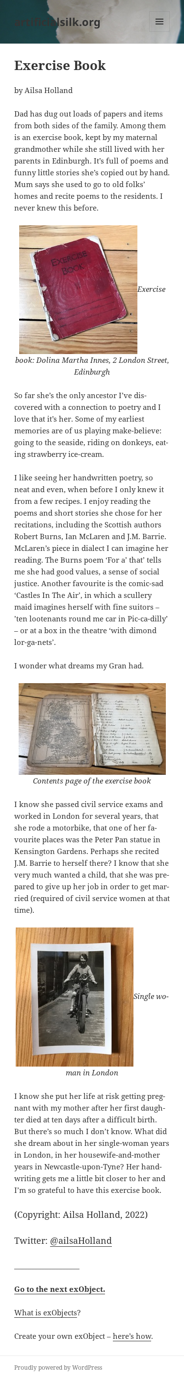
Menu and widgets (160, 31)
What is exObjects (45, 1312)
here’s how (132, 1336)
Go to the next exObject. (59, 1289)
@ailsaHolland (81, 1240)
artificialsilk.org (57, 21)
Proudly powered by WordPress (58, 1367)
